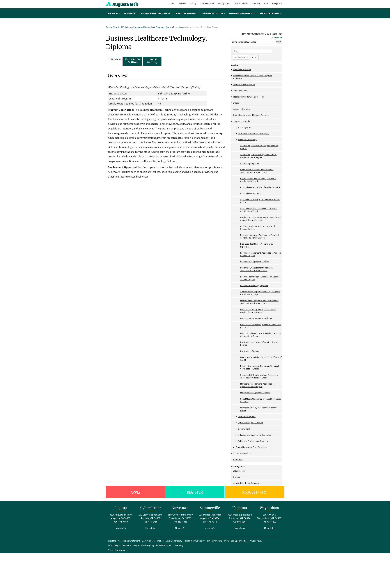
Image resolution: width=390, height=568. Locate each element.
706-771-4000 (121, 521)
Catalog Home (239, 470)
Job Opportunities (239, 540)
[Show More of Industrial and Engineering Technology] (236, 435)
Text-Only (179, 545)
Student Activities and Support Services (251, 115)
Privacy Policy (256, 540)
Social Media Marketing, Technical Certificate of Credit (260, 400)
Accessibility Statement (129, 540)
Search (254, 57)
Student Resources (270, 13)
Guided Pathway (152, 60)
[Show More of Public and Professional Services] (236, 441)
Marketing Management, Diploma (255, 392)
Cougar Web (277, 3)
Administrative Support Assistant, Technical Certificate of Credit (260, 293)
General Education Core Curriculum (251, 447)
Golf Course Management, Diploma (256, 318)
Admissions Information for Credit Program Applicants (252, 77)
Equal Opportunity (174, 540)
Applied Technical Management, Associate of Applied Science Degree (260, 218)
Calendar (256, 3)
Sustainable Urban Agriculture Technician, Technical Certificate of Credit (259, 376)
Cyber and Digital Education (250, 422)
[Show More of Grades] (232, 103)
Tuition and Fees (240, 90)
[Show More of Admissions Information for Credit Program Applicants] (232, 75)
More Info (121, 528)
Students (182, 3)
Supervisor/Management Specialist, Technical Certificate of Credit (256, 269)
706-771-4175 (210, 521)
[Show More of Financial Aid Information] (232, 84)
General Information (242, 69)
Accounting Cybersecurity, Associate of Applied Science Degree (258, 156)
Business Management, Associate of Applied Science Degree (260, 254)
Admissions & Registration (155, 13)
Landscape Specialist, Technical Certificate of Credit (261, 358)
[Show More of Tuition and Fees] (232, 90)
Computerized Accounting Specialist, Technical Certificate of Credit (257, 171)
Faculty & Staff (224, 3)
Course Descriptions (242, 453)
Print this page (276, 37)
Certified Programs (246, 416)
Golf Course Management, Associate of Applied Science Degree (258, 311)
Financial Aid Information (244, 84)
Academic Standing (241, 109)
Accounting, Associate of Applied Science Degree (259, 147)
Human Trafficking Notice (218, 540)
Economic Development (241, 13)
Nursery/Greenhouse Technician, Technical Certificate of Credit (259, 367)
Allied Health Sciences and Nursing (253, 133)
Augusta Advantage (186, 13)
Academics (129, 13)
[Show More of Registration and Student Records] (232, 97)
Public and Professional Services (253, 441)
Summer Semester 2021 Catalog (119, 27)
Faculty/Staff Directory (194, 540)
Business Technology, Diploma (254, 285)
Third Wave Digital (163, 545)
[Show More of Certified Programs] (236, 416)
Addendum (238, 459)
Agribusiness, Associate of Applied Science (260, 187)
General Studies (245, 428)
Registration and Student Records (248, 96)
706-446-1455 (151, 521)
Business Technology (174, 27)
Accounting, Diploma (249, 163)
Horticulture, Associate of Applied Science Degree (259, 343)
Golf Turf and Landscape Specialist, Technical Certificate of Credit (260, 334)
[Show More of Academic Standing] (232, 109)
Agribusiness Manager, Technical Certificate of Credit (260, 201)
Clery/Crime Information (153, 540)
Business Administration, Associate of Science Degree (257, 227)
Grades (236, 102)
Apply (135, 492)
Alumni (171, 3)
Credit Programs (157, 27)
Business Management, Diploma (254, 261)
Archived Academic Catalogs (246, 483)
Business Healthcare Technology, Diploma (256, 245)
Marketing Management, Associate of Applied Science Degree (257, 385)
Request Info (254, 492)
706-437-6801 (269, 521)
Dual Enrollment (241, 3)
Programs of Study (141, 27)
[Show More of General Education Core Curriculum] (234, 447)
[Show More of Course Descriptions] (232, 453)
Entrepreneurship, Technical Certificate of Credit (259, 409)
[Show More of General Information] (232, 69)
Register (195, 492)
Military (193, 3)
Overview (115, 59)
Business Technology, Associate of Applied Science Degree (260, 278)
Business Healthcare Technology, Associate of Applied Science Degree (260, 236)
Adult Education (207, 3)
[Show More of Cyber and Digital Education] (236, 422)
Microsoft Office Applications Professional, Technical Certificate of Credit (259, 302)
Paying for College (213, 13)
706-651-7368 (180, 521)
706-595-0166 (240, 521)
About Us (113, 13)
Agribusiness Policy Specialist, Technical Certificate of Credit (258, 210)
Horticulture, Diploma (249, 351)
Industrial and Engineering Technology (255, 435)
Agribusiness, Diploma (250, 193)
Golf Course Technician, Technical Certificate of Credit (260, 326)
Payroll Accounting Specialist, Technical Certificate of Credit (258, 180)
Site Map (237, 477)
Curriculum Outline (132, 60)
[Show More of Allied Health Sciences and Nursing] (236, 133)
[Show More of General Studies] (236, 429)
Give (266, 3)
